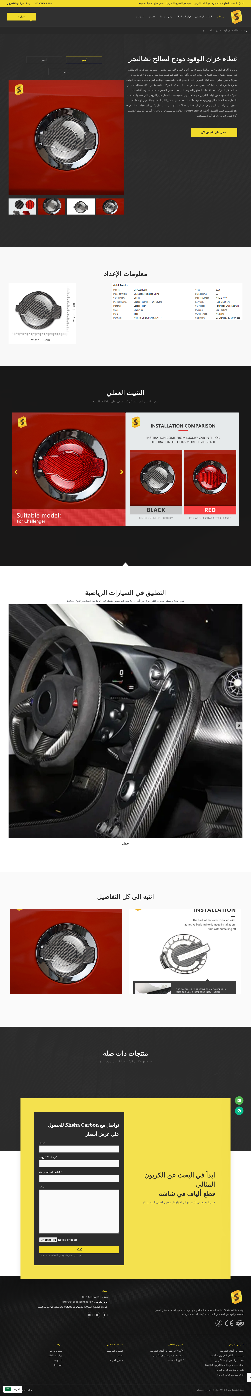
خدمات (152, 16)
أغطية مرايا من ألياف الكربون (229, 1360)
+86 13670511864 (42, 3)
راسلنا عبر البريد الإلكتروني (18, 3)
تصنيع (120, 1355)
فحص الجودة (116, 1360)
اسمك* (43, 1142)
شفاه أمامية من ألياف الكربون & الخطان (224, 1365)
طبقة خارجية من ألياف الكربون (168, 1355)
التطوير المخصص (203, 16)
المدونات (139, 16)
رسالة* (42, 1186)
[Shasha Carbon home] (236, 16)
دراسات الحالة (184, 16)
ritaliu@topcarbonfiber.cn (77, 1302)
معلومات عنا (166, 16)
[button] (16, 472)
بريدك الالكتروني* (48, 1157)
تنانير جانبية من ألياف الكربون (229, 1370)
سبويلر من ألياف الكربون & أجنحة (227, 1355)
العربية (17, 1389)
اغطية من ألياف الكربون (232, 1350)
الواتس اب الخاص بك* (50, 1172)
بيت (246, 30)
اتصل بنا (21, 16)
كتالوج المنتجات (176, 1360)
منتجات (220, 16)
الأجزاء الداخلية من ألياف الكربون (167, 1350)
